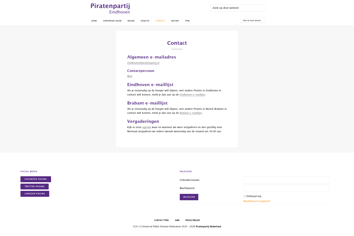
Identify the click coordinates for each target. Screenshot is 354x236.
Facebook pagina (36, 179)
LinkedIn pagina (35, 194)
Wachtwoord (187, 188)
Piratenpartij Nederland (208, 226)
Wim (129, 76)
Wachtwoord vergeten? (257, 201)
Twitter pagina (35, 186)
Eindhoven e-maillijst (192, 95)
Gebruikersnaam (189, 180)
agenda (146, 127)
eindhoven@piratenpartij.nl (143, 63)
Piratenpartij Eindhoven (109, 8)
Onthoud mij (253, 196)
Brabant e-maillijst (191, 113)
